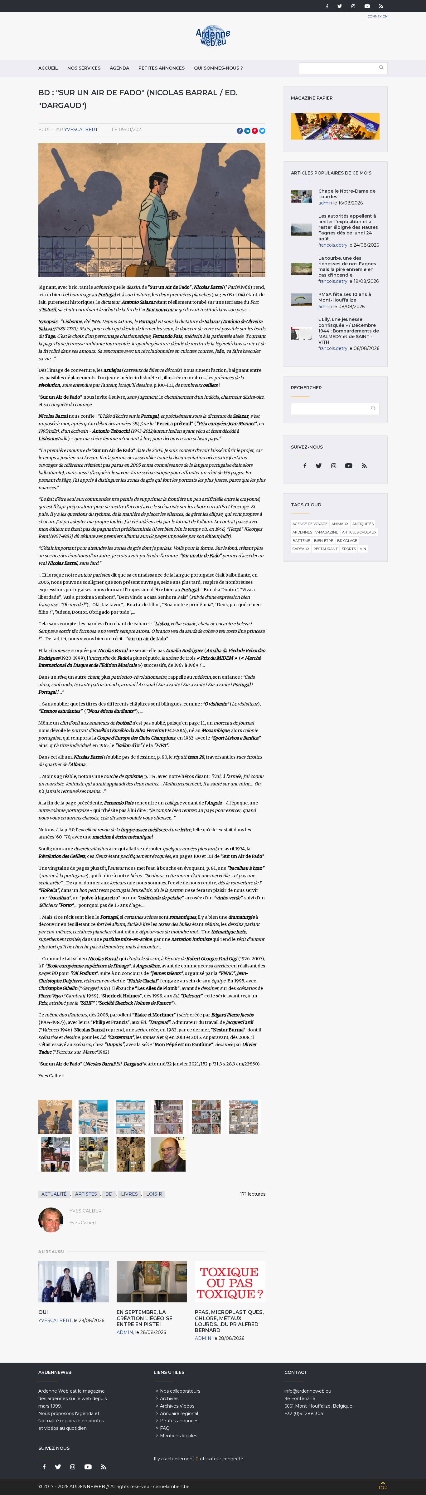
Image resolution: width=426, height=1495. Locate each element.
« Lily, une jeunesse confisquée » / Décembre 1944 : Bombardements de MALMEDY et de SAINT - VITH (348, 331)
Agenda (119, 68)
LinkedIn (247, 131)
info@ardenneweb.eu (307, 1391)
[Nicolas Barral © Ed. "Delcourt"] (168, 1154)
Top (383, 1488)
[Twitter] (339, 7)
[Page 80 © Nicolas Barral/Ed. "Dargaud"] (93, 1154)
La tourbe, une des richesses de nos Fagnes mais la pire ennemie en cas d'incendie (347, 266)
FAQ (165, 1428)
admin (125, 1332)
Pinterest (255, 131)
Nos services (83, 68)
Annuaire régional (179, 1413)
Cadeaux (301, 549)
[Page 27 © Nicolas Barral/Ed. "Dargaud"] (55, 1154)
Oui (43, 1312)
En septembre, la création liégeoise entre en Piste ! (144, 1318)
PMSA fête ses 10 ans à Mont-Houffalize (344, 297)
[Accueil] (213, 47)
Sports (349, 549)
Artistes (86, 1194)
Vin (363, 549)
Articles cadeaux (359, 532)
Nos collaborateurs (180, 1391)
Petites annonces (161, 68)
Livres (129, 1194)
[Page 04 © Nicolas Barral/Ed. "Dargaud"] (131, 1117)
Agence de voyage (310, 524)
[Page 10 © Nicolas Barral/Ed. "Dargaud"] (244, 1117)
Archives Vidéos (177, 1406)
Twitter (262, 131)
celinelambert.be (171, 1486)
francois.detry (332, 245)
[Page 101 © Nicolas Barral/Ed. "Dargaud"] (131, 1154)
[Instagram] (353, 7)
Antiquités (363, 524)
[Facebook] (327, 7)
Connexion (378, 16)
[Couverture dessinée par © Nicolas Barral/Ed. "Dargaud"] (55, 1117)
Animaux (340, 524)
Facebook (240, 131)
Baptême (301, 540)
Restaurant (325, 549)
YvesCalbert (81, 129)
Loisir (154, 1194)
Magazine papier (335, 126)
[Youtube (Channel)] (367, 7)
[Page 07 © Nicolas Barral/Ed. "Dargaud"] (206, 1117)
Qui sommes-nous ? (218, 68)
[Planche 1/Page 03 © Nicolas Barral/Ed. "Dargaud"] (93, 1117)
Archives (169, 1398)
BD (109, 1194)
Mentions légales (178, 1435)
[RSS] (381, 7)
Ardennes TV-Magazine (315, 532)
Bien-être (323, 540)
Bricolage (347, 540)
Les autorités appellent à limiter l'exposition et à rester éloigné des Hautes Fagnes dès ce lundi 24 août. (348, 227)
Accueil (48, 68)
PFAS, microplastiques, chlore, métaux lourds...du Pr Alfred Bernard (229, 1321)
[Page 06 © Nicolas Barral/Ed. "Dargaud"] (168, 1117)
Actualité (54, 1194)
